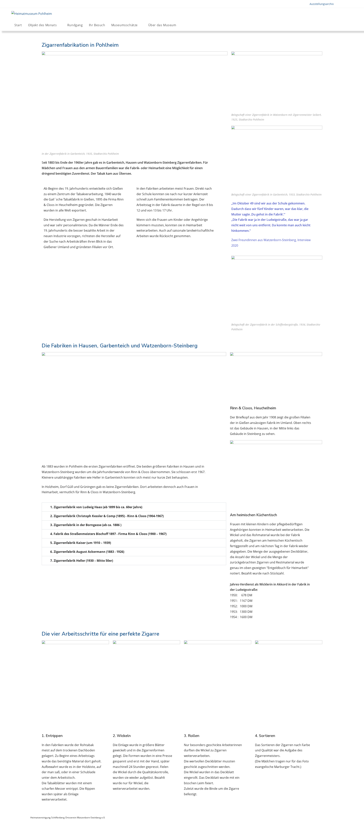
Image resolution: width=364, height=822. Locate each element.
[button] (134, 507)
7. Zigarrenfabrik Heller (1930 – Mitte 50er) (81, 561)
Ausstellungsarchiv (322, 4)
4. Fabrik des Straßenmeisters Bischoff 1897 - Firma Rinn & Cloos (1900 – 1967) (108, 534)
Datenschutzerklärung (322, 817)
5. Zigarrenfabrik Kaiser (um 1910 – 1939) (80, 543)
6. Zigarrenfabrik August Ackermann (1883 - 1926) (87, 552)
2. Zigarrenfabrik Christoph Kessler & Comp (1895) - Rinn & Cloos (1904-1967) (107, 516)
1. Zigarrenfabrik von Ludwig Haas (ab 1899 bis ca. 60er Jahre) (96, 507)
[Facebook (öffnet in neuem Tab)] (340, 24)
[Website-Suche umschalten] (188, 25)
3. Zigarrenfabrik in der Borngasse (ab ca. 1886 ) (85, 525)
